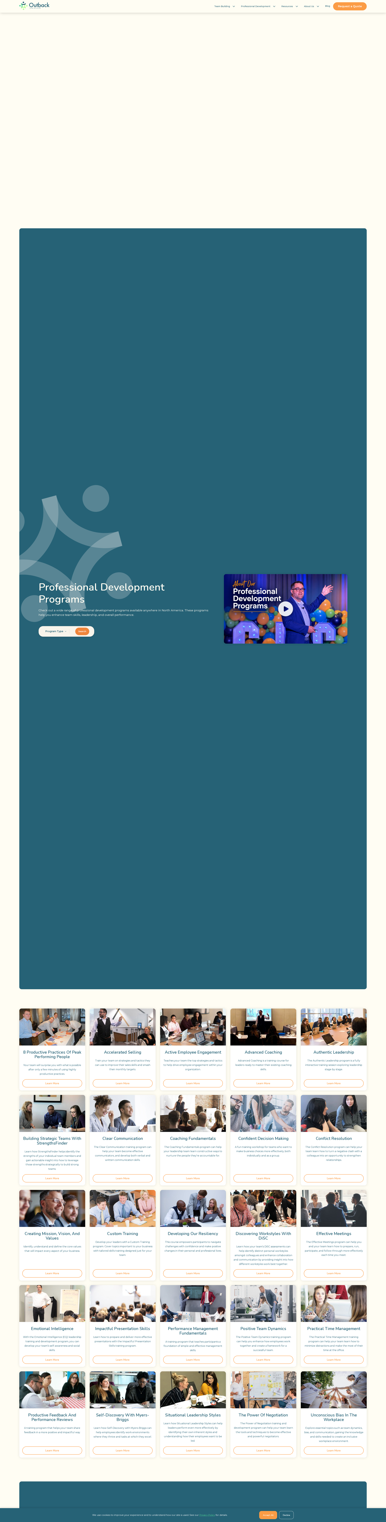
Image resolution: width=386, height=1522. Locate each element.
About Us (309, 6)
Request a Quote (350, 6)
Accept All (268, 1515)
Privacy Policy (207, 1515)
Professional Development (255, 6)
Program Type (54, 631)
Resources (287, 6)
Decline (286, 1515)
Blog (327, 6)
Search (82, 631)
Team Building (222, 6)
